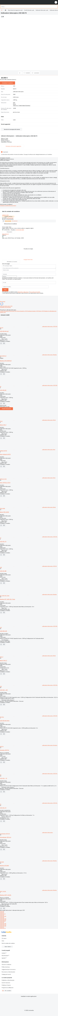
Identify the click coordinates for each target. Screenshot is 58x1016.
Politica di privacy (6, 967)
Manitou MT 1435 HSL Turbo (7, 599)
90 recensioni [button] (14, 220)
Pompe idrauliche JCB (21, 311)
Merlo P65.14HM (4, 512)
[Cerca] (56, 6)
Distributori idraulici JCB (32, 311)
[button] (56, 2)
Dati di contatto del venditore (8, 943)
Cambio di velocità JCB (5, 311)
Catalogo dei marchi (6, 974)
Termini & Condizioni (6, 964)
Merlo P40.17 (3, 660)
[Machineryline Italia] (10, 2)
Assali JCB (13, 311)
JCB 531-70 (3, 541)
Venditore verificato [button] (8, 216)
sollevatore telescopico (18, 91)
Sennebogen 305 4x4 (5, 837)
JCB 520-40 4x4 (4, 331)
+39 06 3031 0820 (20, 229)
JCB (14, 86)
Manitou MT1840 (4, 865)
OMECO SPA (5, 215)
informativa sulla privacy (23, 292)
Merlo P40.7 (3, 425)
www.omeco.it (5, 234)
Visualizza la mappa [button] (28, 248)
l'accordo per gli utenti (35, 292)
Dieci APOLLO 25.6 (5, 482)
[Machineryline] (5, 10)
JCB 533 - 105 (4, 690)
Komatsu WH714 (4, 750)
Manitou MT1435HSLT (6, 360)
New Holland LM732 (5, 454)
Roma (14, 104)
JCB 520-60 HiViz (4, 720)
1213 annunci (10, 217)
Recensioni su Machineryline (8, 972)
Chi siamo (4, 938)
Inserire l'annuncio (6, 408)
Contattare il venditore (7, 83)
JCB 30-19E (3, 571)
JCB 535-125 (3, 631)
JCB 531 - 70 (3, 778)
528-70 (14, 88)
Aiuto (3, 940)
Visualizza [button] (13, 229)
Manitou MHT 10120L (5, 895)
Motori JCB (41, 311)
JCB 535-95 (3, 390)
